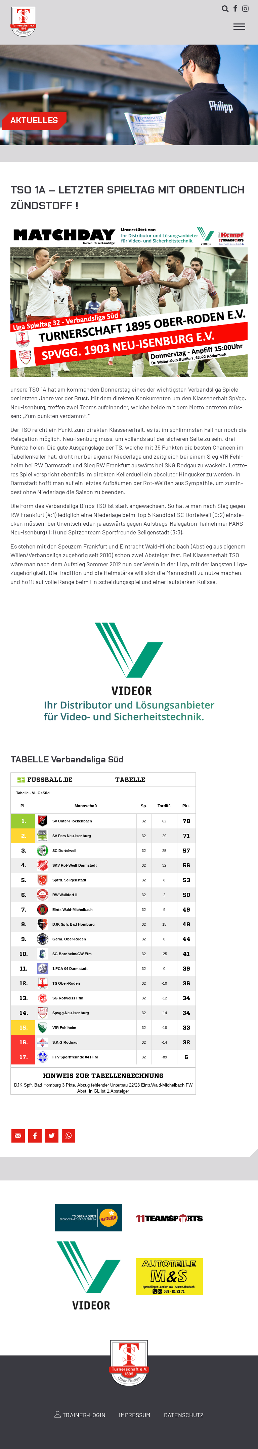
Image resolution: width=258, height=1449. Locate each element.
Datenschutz (184, 1414)
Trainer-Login (83, 1414)
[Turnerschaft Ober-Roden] (23, 34)
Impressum (134, 1414)
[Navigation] (239, 28)
